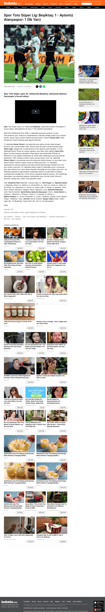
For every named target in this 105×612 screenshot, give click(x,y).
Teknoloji (24, 7)
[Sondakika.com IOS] (99, 602)
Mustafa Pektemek (55, 190)
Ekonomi (45, 601)
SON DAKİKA (29, 4)
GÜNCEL (38, 4)
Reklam (9, 606)
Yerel (63, 601)
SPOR (61, 4)
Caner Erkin (58, 151)
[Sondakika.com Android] (99, 606)
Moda (50, 7)
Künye (16, 606)
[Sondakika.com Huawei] (99, 609)
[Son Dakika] (12, 3)
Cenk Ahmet (59, 192)
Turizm (82, 7)
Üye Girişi (97, 3)
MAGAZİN (68, 4)
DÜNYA (45, 4)
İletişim (13, 606)
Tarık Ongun (47, 183)
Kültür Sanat (34, 7)
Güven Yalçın (9, 160)
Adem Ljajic (8, 149)
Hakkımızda (4, 606)
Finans (16, 7)
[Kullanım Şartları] (28, 611)
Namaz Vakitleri (77, 601)
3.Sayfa (97, 7)
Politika (8, 7)
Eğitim (89, 7)
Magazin (57, 601)
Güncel (34, 601)
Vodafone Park (14, 183)
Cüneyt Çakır (55, 138)
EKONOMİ (54, 4)
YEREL (76, 4)
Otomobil (58, 7)
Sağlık (74, 7)
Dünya (39, 601)
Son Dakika (27, 601)
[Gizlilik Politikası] (37, 611)
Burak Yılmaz (19, 144)
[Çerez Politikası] (59, 611)
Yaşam (66, 7)
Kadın (43, 7)
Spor (6, 127)
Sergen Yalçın (48, 199)
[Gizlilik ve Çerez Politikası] (48, 611)
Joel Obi (26, 199)
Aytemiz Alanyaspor (39, 192)
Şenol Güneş (26, 192)
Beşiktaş (36, 127)
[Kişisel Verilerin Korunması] (70, 611)
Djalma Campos (10, 197)
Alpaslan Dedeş (61, 183)
